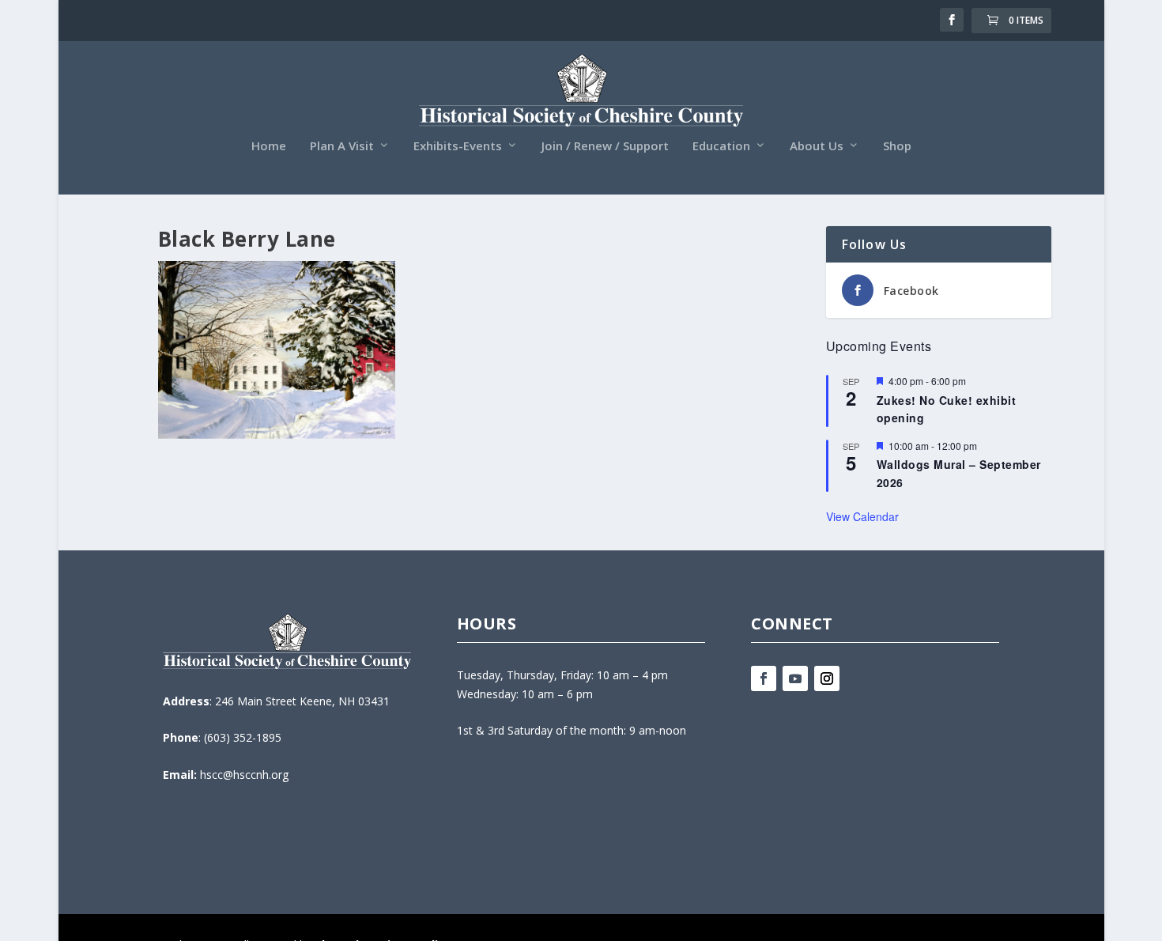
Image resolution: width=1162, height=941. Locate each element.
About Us (816, 146)
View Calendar (862, 516)
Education (721, 146)
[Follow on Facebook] (763, 678)
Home (268, 146)
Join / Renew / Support (605, 146)
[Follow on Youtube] (795, 678)
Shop (897, 146)
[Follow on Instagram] (826, 678)
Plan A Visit (342, 146)
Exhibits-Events (457, 146)
